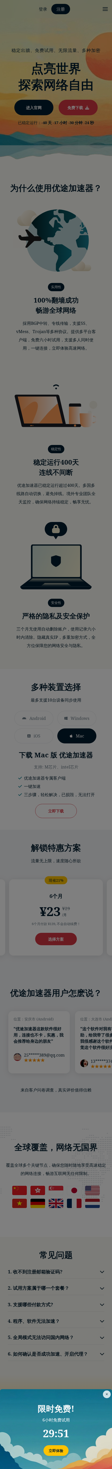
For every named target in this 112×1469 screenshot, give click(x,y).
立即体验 (56, 1450)
